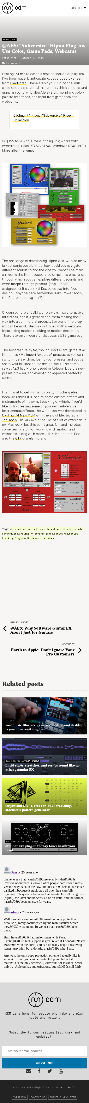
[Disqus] (44, 916)
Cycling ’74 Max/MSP (18, 415)
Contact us (38, 1097)
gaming (58, 533)
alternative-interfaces (60, 529)
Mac (66, 533)
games (49, 533)
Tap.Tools (9, 420)
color (80, 529)
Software (33, 538)
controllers (10, 533)
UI (41, 538)
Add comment (13, 63)
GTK (18, 438)
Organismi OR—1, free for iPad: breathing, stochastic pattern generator (38, 808)
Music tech (9, 39)
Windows (49, 538)
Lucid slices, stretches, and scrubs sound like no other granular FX (42, 767)
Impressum (19, 1097)
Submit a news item (63, 1097)
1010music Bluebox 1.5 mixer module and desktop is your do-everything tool (44, 727)
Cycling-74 (26, 533)
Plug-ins (20, 538)
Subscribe (45, 1063)
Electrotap (18, 83)
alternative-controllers (26, 529)
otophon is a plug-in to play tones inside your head (40, 848)
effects (40, 533)
